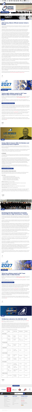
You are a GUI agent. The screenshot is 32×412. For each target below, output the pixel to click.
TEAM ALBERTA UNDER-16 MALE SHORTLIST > (8, 282)
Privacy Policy (22, 401)
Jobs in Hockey (6, 405)
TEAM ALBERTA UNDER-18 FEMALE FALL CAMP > (8, 103)
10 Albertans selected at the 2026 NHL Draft (14, 319)
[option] (5, 390)
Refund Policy (22, 400)
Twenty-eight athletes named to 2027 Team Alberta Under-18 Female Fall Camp (14, 94)
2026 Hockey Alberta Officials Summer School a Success (15, 23)
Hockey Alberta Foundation (16, 397)
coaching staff (16, 111)
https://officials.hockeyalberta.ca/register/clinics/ (17, 72)
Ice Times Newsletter (6, 406)
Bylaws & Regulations (7, 401)
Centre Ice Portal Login (25, 2)
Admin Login (6, 410)
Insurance (5, 402)
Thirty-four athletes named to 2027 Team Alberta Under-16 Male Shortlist (13, 274)
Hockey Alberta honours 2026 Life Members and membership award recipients (15, 143)
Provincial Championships (16, 398)
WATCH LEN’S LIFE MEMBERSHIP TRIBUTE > (7, 168)
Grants (13, 402)
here (6, 119)
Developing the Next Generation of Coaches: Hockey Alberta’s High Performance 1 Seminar (15, 213)
